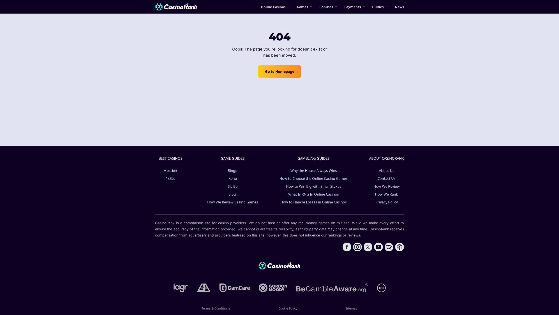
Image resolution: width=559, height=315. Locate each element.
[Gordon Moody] (273, 288)
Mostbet (170, 170)
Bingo (232, 170)
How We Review (386, 186)
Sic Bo (233, 186)
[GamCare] (234, 288)
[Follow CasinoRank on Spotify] (389, 247)
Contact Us (386, 178)
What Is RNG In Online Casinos (313, 194)
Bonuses (326, 7)
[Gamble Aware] (332, 288)
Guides (378, 7)
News (399, 7)
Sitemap (351, 308)
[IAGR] (180, 288)
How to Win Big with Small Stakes (313, 186)
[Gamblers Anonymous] (204, 288)
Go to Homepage (279, 71)
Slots (233, 194)
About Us (386, 170)
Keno (232, 178)
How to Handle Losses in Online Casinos (313, 202)
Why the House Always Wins (313, 170)
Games (302, 7)
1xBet (170, 178)
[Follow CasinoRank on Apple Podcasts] (399, 247)
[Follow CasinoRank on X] (368, 247)
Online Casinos (273, 7)
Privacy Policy (386, 202)
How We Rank (386, 194)
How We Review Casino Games (232, 202)
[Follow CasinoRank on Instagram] (357, 247)
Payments (352, 7)
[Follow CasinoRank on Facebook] (347, 247)
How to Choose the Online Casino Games (314, 178)
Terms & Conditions (216, 308)
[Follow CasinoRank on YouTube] (378, 247)
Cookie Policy (287, 308)
